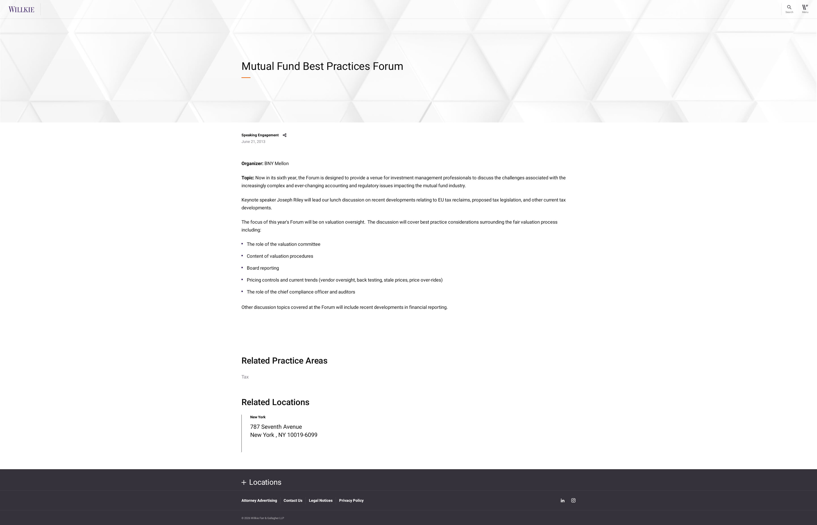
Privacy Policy (351, 500)
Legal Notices (321, 500)
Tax (245, 377)
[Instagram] (573, 500)
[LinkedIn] (562, 500)
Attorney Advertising (259, 500)
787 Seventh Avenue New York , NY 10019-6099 (283, 431)
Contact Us (293, 500)
